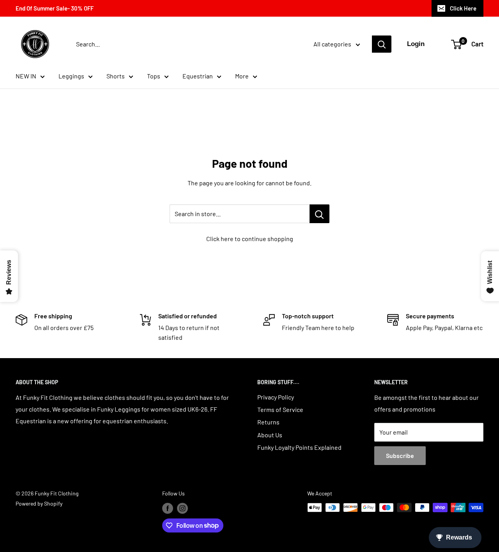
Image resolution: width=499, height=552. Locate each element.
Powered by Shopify (39, 503)
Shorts (115, 76)
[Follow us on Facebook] (167, 508)
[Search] (381, 44)
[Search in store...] (319, 213)
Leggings (71, 76)
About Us (269, 434)
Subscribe (400, 455)
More (242, 76)
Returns (268, 422)
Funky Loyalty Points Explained (299, 447)
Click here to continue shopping (249, 238)
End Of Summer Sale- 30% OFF (55, 8)
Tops (153, 76)
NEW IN (26, 76)
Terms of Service (280, 409)
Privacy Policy (275, 397)
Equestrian (197, 76)
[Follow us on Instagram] (182, 508)
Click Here (463, 8)
